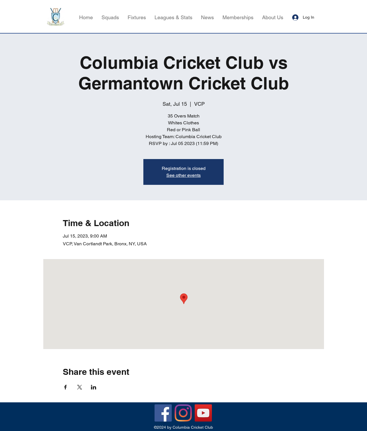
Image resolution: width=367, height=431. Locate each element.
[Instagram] (183, 413)
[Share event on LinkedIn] (93, 387)
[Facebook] (163, 413)
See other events (183, 175)
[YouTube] (203, 413)
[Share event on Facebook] (65, 387)
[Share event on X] (79, 387)
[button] (173, 17)
